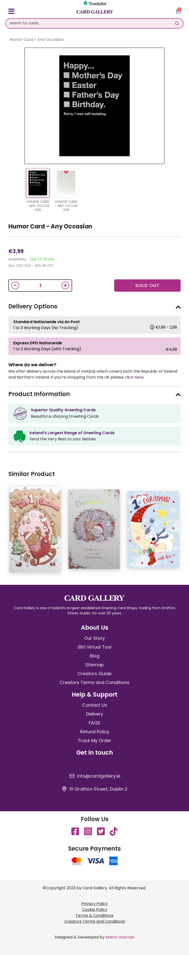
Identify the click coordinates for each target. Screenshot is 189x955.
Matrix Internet (120, 937)
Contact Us (94, 705)
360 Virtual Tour (94, 647)
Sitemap (94, 665)
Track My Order (94, 740)
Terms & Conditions (94, 915)
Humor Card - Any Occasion (50, 226)
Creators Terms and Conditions (94, 682)
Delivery (94, 714)
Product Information (39, 394)
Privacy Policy (94, 904)
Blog (94, 656)
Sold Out (147, 285)
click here (134, 377)
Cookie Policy (94, 909)
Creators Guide (94, 673)
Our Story (94, 638)
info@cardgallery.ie (98, 776)
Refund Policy (94, 732)
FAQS (94, 723)
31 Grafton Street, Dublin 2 (98, 789)
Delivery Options (32, 306)
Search (177, 23)
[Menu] (11, 12)
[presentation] (184, 532)
